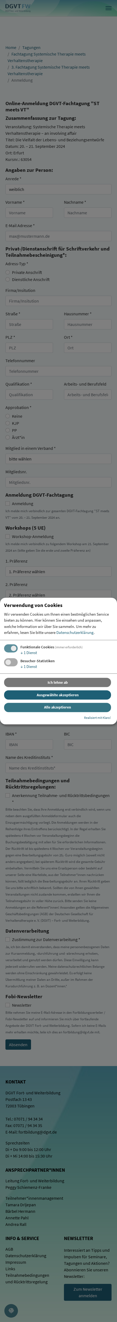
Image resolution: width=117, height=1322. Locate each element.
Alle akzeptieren (57, 707)
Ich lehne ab (58, 682)
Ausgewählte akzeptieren (58, 694)
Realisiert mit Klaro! (97, 718)
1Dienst (28, 652)
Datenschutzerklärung (75, 632)
